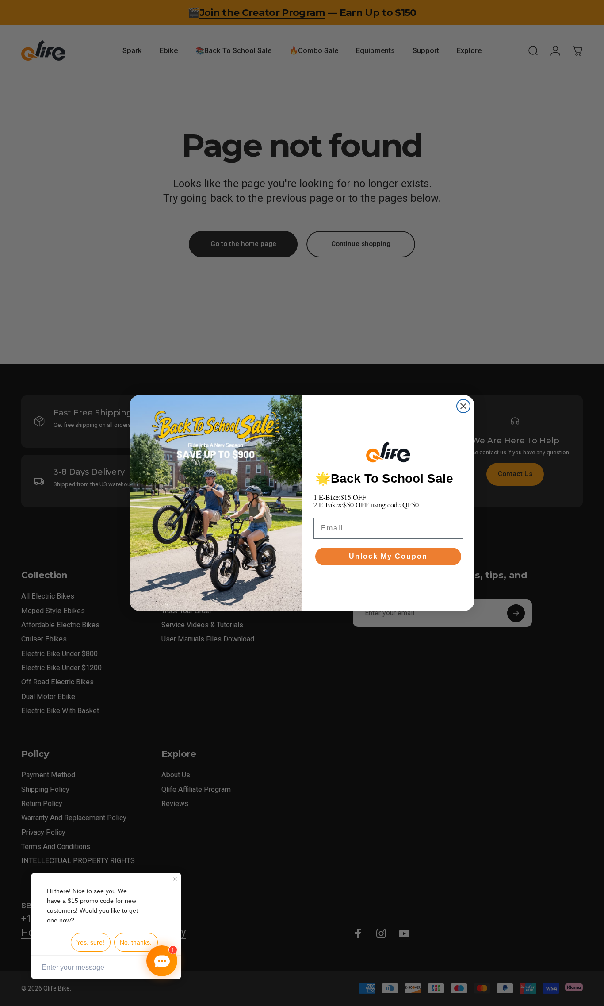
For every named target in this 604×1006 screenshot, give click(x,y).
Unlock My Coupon (388, 556)
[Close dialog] (463, 406)
